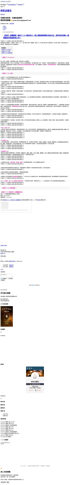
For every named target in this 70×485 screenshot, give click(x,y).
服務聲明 (48, 465)
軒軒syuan (3, 253)
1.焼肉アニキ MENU (6, 49)
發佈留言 (3, 280)
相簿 (4, 26)
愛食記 (39, 200)
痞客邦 (10, 261)
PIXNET (24, 465)
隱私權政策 (42, 465)
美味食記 (11, 265)
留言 (14, 261)
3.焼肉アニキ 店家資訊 (6, 52)
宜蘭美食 (11, 266)
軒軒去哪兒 (6, 10)
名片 (4, 29)
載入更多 (3, 271)
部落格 (5, 28)
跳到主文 (3, 14)
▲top (2, 269)
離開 (8, 482)
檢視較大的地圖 (4, 245)
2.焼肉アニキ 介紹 (5, 51)
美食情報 (12, 23)
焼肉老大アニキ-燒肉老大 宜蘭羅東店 (12, 200)
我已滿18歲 (3, 482)
